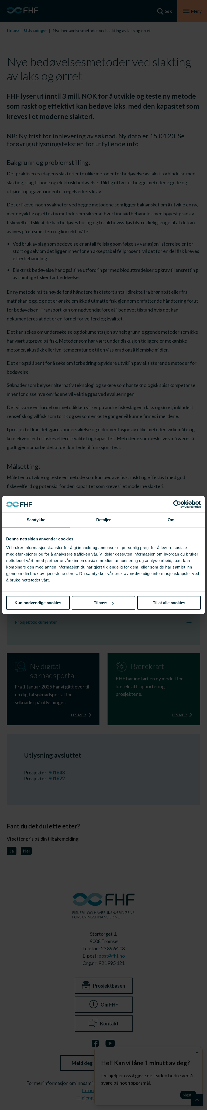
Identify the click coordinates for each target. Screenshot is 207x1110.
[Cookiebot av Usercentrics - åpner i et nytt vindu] (177, 504)
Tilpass (100, 602)
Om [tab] (171, 519)
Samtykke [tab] (36, 519)
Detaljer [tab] (103, 519)
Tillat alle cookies (169, 602)
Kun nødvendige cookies (38, 602)
